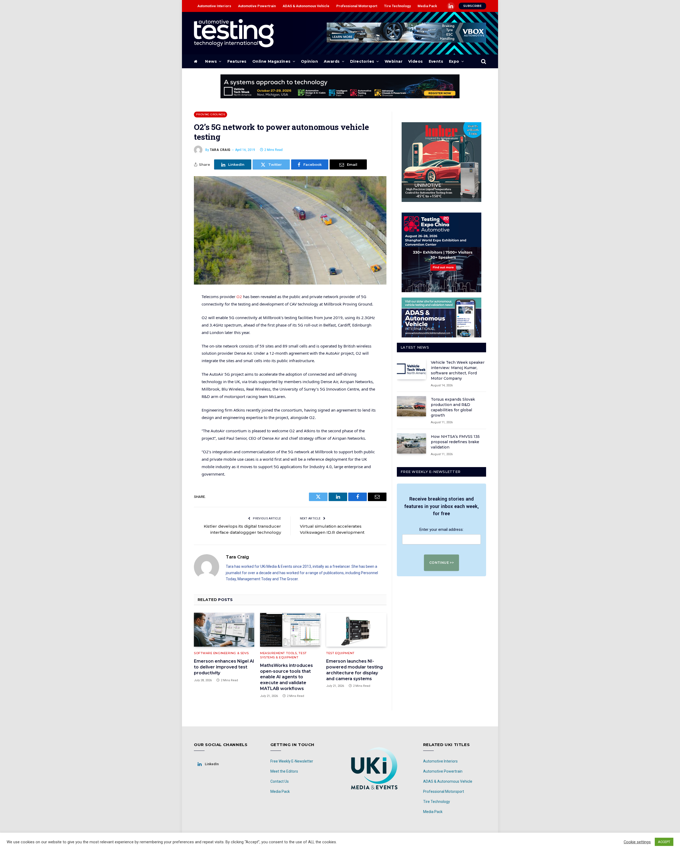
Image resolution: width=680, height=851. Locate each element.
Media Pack (427, 6)
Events (436, 61)
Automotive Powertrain (257, 6)
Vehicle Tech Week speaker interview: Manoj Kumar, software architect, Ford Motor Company (457, 370)
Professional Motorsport (356, 6)
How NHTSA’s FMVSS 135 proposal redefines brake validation (455, 442)
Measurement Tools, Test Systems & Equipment (283, 655)
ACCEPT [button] (664, 842)
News (211, 61)
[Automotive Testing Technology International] (234, 33)
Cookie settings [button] (637, 842)
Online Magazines (271, 61)
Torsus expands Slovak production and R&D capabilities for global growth (453, 407)
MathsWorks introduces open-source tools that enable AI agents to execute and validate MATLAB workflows (286, 677)
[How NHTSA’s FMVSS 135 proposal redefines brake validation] (411, 443)
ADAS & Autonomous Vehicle (306, 6)
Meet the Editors (284, 771)
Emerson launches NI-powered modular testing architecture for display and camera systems (354, 670)
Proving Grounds (210, 114)
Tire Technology (397, 6)
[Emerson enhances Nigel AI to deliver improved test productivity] (224, 630)
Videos (415, 61)
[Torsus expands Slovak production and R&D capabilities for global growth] (411, 406)
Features (236, 61)
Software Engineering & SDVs (221, 653)
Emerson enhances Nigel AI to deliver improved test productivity (224, 667)
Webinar (393, 61)
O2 (239, 296)
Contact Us (279, 781)
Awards (332, 61)
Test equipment (340, 653)
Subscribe (472, 6)
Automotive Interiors (214, 6)
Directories (362, 61)
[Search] (483, 61)
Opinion (309, 61)
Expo (454, 61)
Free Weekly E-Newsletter (291, 761)
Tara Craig (220, 150)
